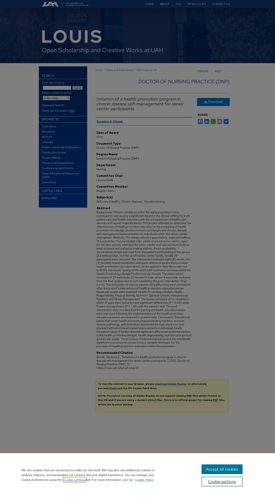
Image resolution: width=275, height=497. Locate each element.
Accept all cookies (222, 469)
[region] (137, 475)
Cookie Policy (144, 480)
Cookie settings (75, 480)
